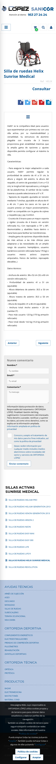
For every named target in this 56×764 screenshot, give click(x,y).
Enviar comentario (19, 463)
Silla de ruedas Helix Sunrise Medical (23, 73)
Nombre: (12, 365)
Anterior (12, 343)
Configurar (40, 744)
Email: (10, 375)
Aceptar (12, 740)
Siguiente (43, 343)
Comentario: (14, 387)
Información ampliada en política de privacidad (23, 427)
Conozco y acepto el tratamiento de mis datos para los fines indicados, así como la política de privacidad (31, 438)
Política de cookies (28, 733)
